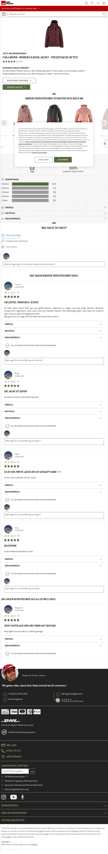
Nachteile (9, 330)
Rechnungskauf (16, 699)
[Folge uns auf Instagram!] (5, 798)
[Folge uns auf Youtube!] (15, 798)
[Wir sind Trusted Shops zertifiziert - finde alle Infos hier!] (58, 700)
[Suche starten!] (104, 14)
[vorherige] (4, 123)
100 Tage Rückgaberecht (72, 694)
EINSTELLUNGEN (43, 160)
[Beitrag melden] (18, 293)
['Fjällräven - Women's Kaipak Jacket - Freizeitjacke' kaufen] (54, 34)
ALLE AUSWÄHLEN (63, 160)
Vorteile (9, 324)
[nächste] (104, 123)
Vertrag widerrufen (12, 820)
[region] (54, 144)
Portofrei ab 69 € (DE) (18, 694)
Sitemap (34, 844)
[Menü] (3, 13)
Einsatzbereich (12, 337)
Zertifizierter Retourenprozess (21, 732)
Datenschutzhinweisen (39, 153)
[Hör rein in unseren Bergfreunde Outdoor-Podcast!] (24, 798)
